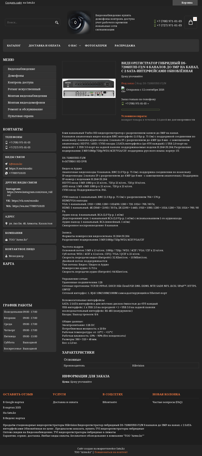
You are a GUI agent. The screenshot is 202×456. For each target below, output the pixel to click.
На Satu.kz (9, 412)
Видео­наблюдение (21, 69)
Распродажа (125, 45)
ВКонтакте (110, 402)
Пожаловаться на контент (111, 452)
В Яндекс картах (14, 418)
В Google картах (13, 402)
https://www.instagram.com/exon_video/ (29, 193)
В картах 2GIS (12, 407)
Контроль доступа (21, 82)
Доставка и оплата (44, 45)
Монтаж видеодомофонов (26, 102)
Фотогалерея (96, 45)
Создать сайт (13, 2)
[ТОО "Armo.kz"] (79, 22)
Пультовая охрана (21, 116)
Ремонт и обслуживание (25, 109)
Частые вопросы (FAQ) (167, 402)
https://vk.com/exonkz (25, 200)
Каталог (14, 45)
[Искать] (56, 22)
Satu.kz (120, 448)
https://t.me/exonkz (20, 168)
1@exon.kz (15, 163)
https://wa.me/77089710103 (28, 206)
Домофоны (16, 75)
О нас (72, 45)
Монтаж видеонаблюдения (27, 96)
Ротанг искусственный (24, 89)
